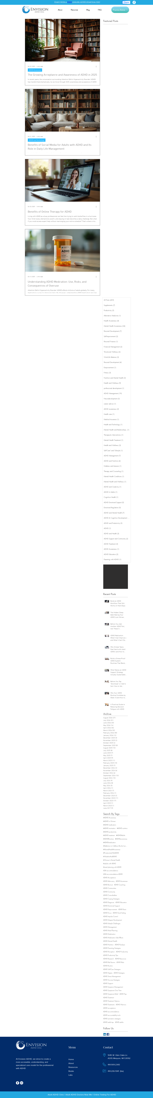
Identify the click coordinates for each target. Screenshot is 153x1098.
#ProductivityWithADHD (111, 853)
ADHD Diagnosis (108, 902)
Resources (73, 1067)
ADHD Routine (108, 966)
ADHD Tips (123, 994)
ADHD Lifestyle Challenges (111, 923)
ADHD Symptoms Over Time (112, 990)
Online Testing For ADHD (105, 1095)
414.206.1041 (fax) (116, 1071)
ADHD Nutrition (108, 945)
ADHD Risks (120, 962)
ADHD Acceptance (109, 878)
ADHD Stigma (107, 973)
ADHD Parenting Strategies (112, 948)
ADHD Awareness (35, 70)
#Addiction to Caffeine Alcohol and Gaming (115, 846)
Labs (70, 1075)
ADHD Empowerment (110, 909)
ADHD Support (108, 983)
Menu (72, 1047)
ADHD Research (108, 959)
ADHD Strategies (119, 973)
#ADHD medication (109, 825)
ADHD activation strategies (112, 1019)
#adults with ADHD (109, 863)
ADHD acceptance (109, 1008)
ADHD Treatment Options (111, 1001)
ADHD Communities (109, 888)
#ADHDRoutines (108, 839)
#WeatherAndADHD (110, 856)
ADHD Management (110, 927)
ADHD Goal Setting (119, 913)
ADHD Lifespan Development (112, 920)
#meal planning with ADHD (112, 867)
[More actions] (97, 66)
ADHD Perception (109, 952)
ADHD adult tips (108, 1022)
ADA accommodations (110, 870)
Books (71, 1071)
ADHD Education (121, 902)
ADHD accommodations (111, 1012)
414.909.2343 (114, 1065)
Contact (108, 1047)
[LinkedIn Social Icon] (104, 1034)
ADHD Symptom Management (113, 987)
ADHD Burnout (108, 885)
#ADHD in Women (109, 821)
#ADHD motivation (109, 828)
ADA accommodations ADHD (113, 874)
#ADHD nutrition (122, 828)
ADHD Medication (109, 934)
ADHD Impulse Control (110, 916)
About (71, 1063)
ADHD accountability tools (111, 1015)
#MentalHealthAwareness (111, 849)
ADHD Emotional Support (111, 906)
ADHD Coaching (119, 885)
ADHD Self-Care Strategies (112, 969)
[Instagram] (21, 1082)
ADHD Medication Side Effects (113, 938)
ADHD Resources (120, 959)
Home (71, 1059)
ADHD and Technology (36, 140)
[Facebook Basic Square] (108, 1034)
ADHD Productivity (122, 952)
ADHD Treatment (108, 997)
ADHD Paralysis (120, 945)
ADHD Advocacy (108, 881)
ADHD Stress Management (112, 976)
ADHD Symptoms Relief (110, 994)
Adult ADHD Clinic (56, 1095)
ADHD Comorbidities (110, 895)
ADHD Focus (107, 913)
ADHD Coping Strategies (111, 899)
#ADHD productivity (109, 832)
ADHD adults (119, 1022)
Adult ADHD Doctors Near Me (79, 1095)
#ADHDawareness (121, 839)
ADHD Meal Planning (110, 930)
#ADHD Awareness (109, 818)
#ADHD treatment (109, 835)
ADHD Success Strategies (111, 980)
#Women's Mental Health (111, 860)
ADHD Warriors (121, 1004)
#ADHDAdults (120, 835)
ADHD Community (109, 892)
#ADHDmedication (109, 842)
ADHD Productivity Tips (110, 955)
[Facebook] (134, 2)
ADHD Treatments (108, 1004)
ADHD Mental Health (110, 941)
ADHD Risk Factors (109, 962)
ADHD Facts (122, 909)
